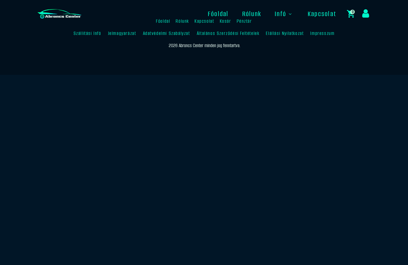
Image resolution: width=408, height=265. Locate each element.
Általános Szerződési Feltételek (228, 33)
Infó (280, 13)
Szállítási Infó (87, 33)
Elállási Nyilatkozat (285, 33)
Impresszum (322, 33)
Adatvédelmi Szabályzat (166, 33)
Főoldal (218, 13)
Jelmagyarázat (122, 33)
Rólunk (251, 13)
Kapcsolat (322, 13)
